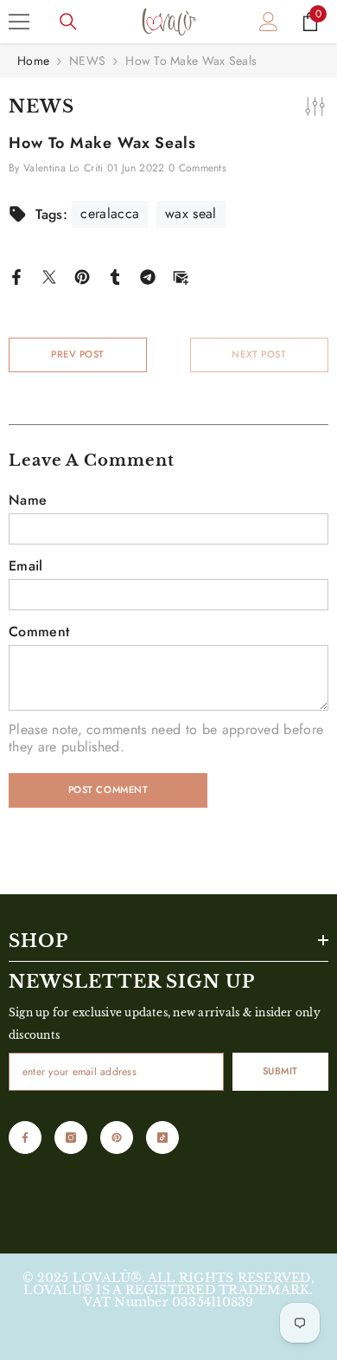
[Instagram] (70, 1137)
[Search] (68, 21)
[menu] (19, 21)
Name (28, 500)
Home (33, 60)
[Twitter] (49, 276)
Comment (39, 632)
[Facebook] (16, 276)
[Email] (180, 276)
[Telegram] (148, 276)
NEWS (87, 60)
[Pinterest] (82, 276)
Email (26, 566)
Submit (280, 1071)
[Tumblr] (115, 276)
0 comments (197, 168)
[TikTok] (162, 1137)
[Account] (268, 21)
